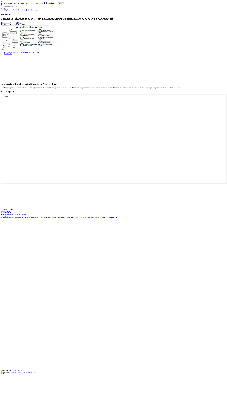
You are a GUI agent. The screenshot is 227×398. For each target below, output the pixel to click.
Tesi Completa (8, 54)
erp (17, 214)
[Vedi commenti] (4, 373)
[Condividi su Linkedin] (5, 213)
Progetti (22, 3)
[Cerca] (45, 3)
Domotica (11, 3)
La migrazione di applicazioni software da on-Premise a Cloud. (21, 52)
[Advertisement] (113, 68)
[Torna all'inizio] (2, 373)
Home (7, 216)
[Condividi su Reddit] (9, 213)
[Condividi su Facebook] (3, 213)
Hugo (10, 370)
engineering (22, 214)
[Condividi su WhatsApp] (7, 213)
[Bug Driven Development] (1, 1)
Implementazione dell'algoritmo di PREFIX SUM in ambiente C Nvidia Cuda (24, 217)
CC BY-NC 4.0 (22, 372)
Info (25, 3)
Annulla (3, 8)
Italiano (56, 3)
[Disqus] (113, 240)
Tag (6, 3)
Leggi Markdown (6, 211)
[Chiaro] (47, 3)
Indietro (3, 216)
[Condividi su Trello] (10, 213)
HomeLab (17, 3)
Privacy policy (32, 372)
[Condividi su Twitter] (1, 213)
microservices (12, 214)
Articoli (3, 3)
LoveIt (21, 370)
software (5, 214)
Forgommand (6, 23)
